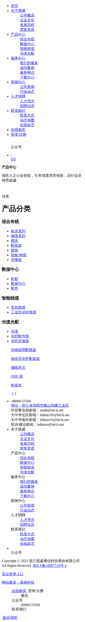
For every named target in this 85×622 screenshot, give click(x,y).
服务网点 (27, 72)
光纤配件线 (20, 336)
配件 (14, 288)
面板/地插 (18, 255)
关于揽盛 (18, 10)
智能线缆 (27, 49)
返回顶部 (9, 618)
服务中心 (18, 58)
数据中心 (27, 44)
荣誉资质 (27, 30)
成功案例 (27, 68)
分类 (5, 196)
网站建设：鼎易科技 (18, 582)
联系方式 (27, 115)
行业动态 (27, 91)
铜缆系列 (18, 236)
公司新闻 (27, 87)
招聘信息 (27, 106)
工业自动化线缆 (23, 312)
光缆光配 (27, 53)
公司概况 (27, 15)
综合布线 (27, 39)
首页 (14, 6)
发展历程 (27, 25)
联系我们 (18, 111)
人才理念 (27, 101)
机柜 (14, 279)
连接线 (16, 260)
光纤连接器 (20, 341)
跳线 (14, 250)
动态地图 (27, 120)
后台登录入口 (13, 574)
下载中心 (27, 77)
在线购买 (18, 130)
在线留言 (27, 125)
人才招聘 (18, 96)
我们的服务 (29, 63)
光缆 (14, 331)
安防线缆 (18, 307)
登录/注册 (18, 134)
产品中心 (18, 34)
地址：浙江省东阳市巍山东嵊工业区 (40, 405)
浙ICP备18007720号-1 (50, 566)
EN (13, 159)
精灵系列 (18, 231)
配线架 (16, 245)
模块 (14, 241)
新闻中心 (18, 82)
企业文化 (27, 20)
